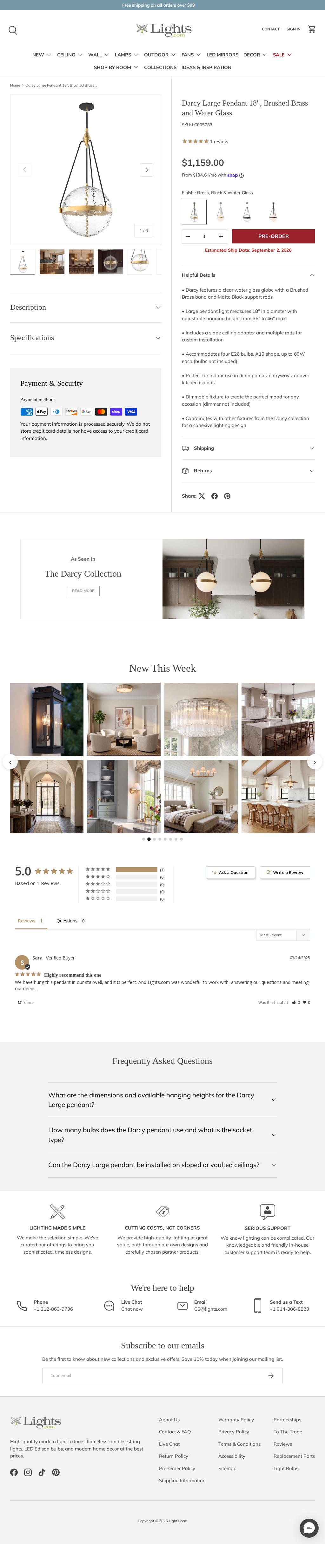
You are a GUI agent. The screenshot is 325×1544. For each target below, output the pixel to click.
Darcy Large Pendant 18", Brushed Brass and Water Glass (61, 85)
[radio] (194, 212)
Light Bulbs (286, 1468)
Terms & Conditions (239, 1444)
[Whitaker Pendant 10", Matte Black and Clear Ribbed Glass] (278, 719)
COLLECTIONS (160, 67)
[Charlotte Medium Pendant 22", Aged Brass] (46, 796)
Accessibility (231, 1456)
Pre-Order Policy (177, 1468)
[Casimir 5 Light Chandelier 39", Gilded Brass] (201, 796)
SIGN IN (294, 30)
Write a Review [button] (288, 872)
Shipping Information (182, 1480)
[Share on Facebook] (214, 496)
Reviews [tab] (26, 921)
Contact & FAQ (175, 1432)
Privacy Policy (233, 1432)
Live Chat (169, 1444)
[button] (312, 29)
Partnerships (287, 1420)
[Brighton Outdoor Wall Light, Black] (46, 719)
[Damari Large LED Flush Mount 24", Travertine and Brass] (124, 719)
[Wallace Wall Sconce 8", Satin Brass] (124, 796)
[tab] (143, 839)
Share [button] (28, 1002)
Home (15, 85)
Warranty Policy (236, 1420)
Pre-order (273, 236)
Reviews (283, 1444)
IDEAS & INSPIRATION (206, 67)
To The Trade (288, 1432)
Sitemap (227, 1468)
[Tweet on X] (202, 496)
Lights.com (178, 1521)
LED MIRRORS (222, 55)
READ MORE (83, 590)
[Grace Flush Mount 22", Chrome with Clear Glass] (201, 719)
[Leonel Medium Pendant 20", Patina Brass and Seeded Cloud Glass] (278, 796)
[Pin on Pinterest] (227, 496)
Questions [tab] (66, 921)
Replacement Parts (294, 1456)
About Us (169, 1420)
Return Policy (173, 1456)
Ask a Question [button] (234, 872)
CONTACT (271, 30)
